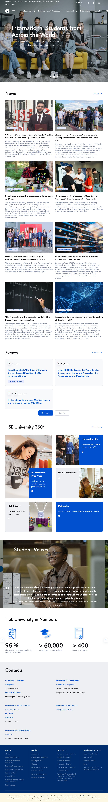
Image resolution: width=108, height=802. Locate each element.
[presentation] (7, 570)
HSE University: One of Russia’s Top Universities (52, 31)
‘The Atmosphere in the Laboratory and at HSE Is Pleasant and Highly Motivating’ (27, 318)
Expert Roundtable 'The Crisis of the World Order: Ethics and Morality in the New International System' (27, 373)
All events (95, 352)
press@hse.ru (10, 717)
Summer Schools (37, 771)
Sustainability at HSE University (12, 761)
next (106, 640)
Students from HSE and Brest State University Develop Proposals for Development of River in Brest (76, 137)
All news (96, 93)
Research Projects (63, 760)
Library (86, 764)
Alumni (57, 1)
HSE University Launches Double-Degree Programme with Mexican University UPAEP (25, 258)
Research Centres (64, 757)
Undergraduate (37, 760)
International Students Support (67, 680)
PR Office (9, 713)
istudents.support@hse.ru (65, 684)
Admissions (27, 10)
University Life (10, 4)
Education (61, 128)
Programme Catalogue (39, 757)
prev (2, 640)
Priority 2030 (62, 189)
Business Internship (38, 777)
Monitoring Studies (64, 764)
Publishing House (89, 760)
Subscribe (62, 413)
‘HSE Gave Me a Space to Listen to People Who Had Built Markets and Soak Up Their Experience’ (29, 136)
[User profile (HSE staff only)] (93, 3)
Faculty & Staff (18, 1)
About (8, 750)
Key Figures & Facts (12, 757)
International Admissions (14, 680)
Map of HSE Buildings (13, 692)
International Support (90, 10)
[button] (51, 605)
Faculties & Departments (14, 766)
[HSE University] (7, 11)
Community (12, 128)
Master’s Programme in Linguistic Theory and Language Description (75, 601)
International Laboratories (66, 754)
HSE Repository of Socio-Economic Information (93, 768)
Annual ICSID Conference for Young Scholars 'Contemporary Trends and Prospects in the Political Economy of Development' (78, 373)
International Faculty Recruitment (18, 730)
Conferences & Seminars (66, 767)
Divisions (8, 1)
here (84, 796)
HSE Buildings (10, 776)
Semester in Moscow (39, 774)
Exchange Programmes (39, 767)
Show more (45, 413)
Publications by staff (91, 754)
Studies (34, 750)
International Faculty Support (67, 705)
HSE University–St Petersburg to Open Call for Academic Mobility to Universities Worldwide (76, 197)
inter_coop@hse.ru (12, 709)
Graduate (34, 764)
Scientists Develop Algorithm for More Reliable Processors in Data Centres (76, 258)
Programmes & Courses (49, 10)
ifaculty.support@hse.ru (64, 709)
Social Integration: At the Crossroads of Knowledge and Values (29, 197)
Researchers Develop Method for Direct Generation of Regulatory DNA (79, 318)
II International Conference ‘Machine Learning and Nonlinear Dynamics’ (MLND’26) (29, 401)
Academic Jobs (48, 1)
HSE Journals (88, 757)
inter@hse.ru (9, 684)
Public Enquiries (10, 785)
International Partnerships (32, 1)
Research (70, 10)
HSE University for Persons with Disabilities (14, 780)
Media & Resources (92, 750)
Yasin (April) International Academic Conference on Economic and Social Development (66, 777)
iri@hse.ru (8, 734)
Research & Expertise (15, 189)
